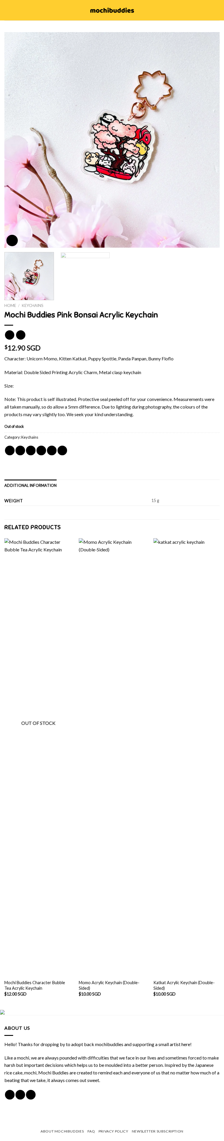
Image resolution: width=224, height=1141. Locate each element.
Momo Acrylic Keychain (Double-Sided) (109, 985)
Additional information (30, 485)
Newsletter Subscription (157, 1131)
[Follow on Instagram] (20, 1095)
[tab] (30, 485)
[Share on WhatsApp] (10, 450)
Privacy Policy (113, 1131)
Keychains (32, 305)
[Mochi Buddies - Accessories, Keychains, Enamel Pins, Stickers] (112, 10)
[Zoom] (12, 240)
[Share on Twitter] (31, 450)
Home (10, 305)
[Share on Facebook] (20, 450)
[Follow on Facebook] (10, 1095)
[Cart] (217, 10)
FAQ (91, 1131)
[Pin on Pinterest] (52, 450)
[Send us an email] (31, 1095)
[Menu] (7, 10)
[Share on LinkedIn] (62, 450)
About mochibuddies (62, 1131)
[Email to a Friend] (41, 450)
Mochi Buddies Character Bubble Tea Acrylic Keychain (34, 985)
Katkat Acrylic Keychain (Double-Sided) (184, 985)
